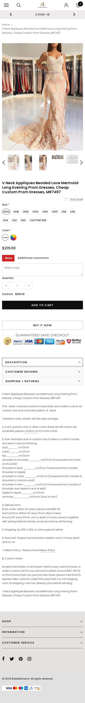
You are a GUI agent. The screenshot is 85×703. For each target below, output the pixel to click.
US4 (5, 220)
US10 (55, 211)
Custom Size (38, 220)
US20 (6, 211)
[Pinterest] (21, 659)
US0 (23, 220)
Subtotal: (7, 294)
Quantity (8, 278)
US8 (64, 211)
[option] (42, 14)
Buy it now (42, 325)
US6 (72, 211)
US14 (35, 211)
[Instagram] (29, 659)
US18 (16, 211)
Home (5, 24)
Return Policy (47, 550)
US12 (45, 211)
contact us (31, 431)
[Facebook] (3, 659)
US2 (14, 220)
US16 (25, 211)
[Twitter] (11, 659)
